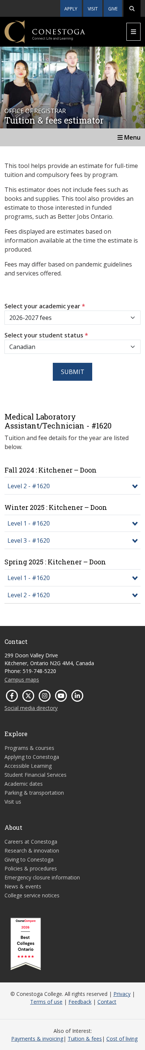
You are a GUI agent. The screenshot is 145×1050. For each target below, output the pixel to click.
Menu (132, 137)
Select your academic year (44, 306)
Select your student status (46, 335)
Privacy (121, 993)
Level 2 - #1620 (28, 486)
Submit (72, 372)
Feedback (79, 1001)
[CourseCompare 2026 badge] (25, 943)
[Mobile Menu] (133, 32)
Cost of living (122, 1038)
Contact (106, 1001)
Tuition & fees (85, 1038)
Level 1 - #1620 (28, 523)
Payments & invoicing (37, 1038)
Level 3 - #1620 (28, 540)
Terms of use (46, 1001)
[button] (132, 8)
